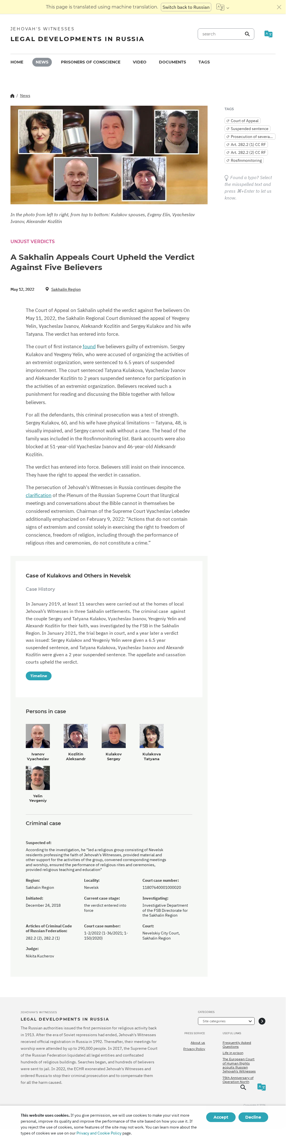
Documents (172, 62)
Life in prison (233, 1053)
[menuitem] (17, 62)
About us (198, 1043)
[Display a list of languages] (223, 7)
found (89, 346)
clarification (39, 495)
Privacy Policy (194, 1049)
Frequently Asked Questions (237, 1045)
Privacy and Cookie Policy (98, 1133)
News (42, 62)
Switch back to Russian (186, 7)
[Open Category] (262, 1021)
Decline (253, 1117)
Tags (204, 62)
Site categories (214, 1021)
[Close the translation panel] (279, 7)
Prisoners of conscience (90, 62)
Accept (221, 1117)
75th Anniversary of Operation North (238, 1080)
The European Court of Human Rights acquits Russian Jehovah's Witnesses (239, 1065)
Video (139, 62)
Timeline (38, 676)
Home (16, 62)
